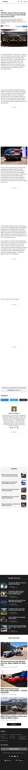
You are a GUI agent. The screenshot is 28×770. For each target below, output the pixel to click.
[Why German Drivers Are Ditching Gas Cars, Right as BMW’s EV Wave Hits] (4, 625)
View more (13, 724)
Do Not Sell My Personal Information (23, 738)
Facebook (5, 399)
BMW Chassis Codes (14, 734)
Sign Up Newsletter (23, 736)
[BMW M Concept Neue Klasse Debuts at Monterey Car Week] (23, 488)
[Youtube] (15, 756)
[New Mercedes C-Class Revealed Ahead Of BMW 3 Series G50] (23, 480)
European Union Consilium (12, 299)
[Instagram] (15, 427)
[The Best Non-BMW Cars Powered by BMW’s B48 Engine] (4, 582)
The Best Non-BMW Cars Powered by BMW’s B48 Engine (17, 583)
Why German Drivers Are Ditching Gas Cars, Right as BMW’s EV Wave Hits (17, 627)
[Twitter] (13, 427)
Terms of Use (12, 736)
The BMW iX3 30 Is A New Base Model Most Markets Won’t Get (16, 609)
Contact (20, 734)
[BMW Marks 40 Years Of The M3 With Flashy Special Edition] (4, 600)
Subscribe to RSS (4, 737)
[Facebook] (10, 427)
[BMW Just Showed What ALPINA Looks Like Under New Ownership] (23, 473)
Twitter (14, 399)
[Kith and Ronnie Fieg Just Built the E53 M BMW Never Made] (23, 502)
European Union (4, 395)
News (2, 10)
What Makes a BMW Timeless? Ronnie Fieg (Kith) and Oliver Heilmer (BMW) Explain (16, 592)
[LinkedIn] (17, 427)
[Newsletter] (21, 1)
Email (24, 399)
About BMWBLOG (4, 734)
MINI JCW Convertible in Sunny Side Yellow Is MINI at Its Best (14, 717)
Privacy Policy (12, 737)
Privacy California (4, 740)
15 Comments (25, 26)
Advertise (3, 736)
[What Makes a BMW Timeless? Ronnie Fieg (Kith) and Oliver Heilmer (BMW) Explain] (4, 591)
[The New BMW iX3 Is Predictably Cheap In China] (4, 617)
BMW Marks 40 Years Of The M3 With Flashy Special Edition (16, 601)
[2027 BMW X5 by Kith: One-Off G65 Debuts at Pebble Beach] (23, 495)
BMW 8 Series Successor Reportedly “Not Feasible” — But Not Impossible (14, 690)
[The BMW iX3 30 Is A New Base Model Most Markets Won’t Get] (4, 608)
